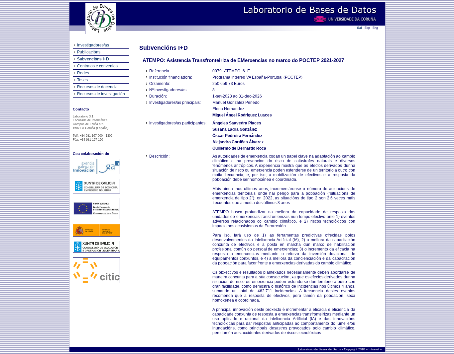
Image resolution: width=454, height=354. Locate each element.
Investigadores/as (93, 45)
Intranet (374, 349)
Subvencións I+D (93, 59)
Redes (83, 73)
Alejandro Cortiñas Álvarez (238, 142)
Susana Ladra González (234, 129)
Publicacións (88, 52)
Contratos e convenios (97, 66)
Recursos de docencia (97, 87)
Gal (359, 28)
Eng (375, 28)
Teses (82, 80)
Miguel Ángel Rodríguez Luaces (242, 115)
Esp (367, 28)
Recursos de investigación (101, 94)
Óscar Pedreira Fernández (237, 135)
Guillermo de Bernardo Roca (239, 148)
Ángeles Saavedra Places (236, 123)
